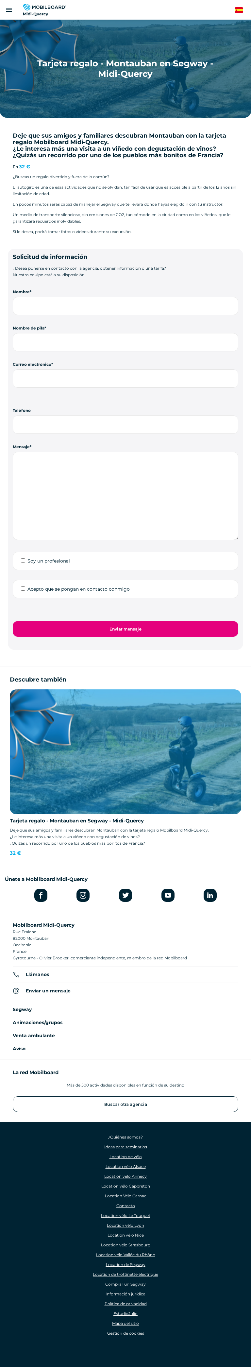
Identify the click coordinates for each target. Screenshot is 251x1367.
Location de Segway (125, 1264)
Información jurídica (125, 1293)
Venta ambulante (34, 1035)
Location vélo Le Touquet (125, 1215)
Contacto (125, 1205)
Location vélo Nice (126, 1235)
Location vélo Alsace (126, 1166)
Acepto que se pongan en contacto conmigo (78, 589)
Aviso (19, 1049)
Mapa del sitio (125, 1323)
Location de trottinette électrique (125, 1274)
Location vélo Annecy (125, 1176)
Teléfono (22, 410)
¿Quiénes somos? (125, 1137)
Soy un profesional (48, 561)
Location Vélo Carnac (125, 1195)
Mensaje (21, 446)
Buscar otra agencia (125, 1104)
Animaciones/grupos (37, 1022)
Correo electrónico (32, 364)
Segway (22, 1009)
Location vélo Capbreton (125, 1186)
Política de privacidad (126, 1303)
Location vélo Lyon (125, 1225)
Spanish (242, 10)
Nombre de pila (28, 328)
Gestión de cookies (125, 1333)
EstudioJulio (125, 1313)
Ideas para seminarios (125, 1146)
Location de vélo (125, 1156)
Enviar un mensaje (48, 991)
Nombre (21, 291)
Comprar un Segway (125, 1284)
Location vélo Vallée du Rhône (125, 1254)
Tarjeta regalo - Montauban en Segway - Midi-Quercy (77, 821)
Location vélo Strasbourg (125, 1244)
